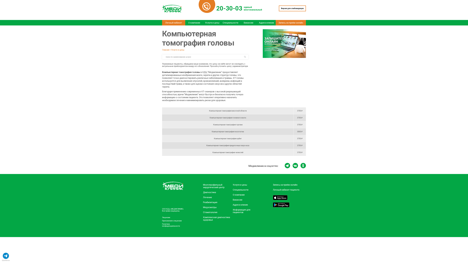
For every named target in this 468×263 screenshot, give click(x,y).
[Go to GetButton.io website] (6, 260)
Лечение (207, 197)
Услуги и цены (177, 50)
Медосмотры (210, 207)
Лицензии (166, 217)
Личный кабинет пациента (286, 189)
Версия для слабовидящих (292, 8)
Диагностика (209, 192)
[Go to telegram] (6, 256)
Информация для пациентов (241, 211)
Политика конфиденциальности (171, 225)
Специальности (240, 189)
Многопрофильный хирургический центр (213, 186)
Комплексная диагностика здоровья (216, 218)
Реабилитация (210, 202)
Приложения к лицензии (172, 221)
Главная (165, 50)
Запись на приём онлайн (285, 184)
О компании (239, 194)
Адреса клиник (240, 204)
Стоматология (210, 212)
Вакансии (237, 199)
